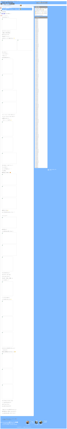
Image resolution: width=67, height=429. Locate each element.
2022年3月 (36, 85)
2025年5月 (36, 37)
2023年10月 (37, 61)
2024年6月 (36, 51)
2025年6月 (36, 36)
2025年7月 (36, 35)
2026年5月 (36, 22)
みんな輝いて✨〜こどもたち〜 (6, 419)
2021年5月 (36, 98)
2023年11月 (37, 60)
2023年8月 (36, 64)
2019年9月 (36, 123)
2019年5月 (36, 128)
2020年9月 (36, 108)
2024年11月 (37, 45)
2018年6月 (36, 142)
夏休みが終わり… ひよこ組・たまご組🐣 (41, 11)
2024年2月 (36, 56)
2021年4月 (36, 99)
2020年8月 (36, 109)
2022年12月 (37, 74)
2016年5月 (36, 167)
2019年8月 (36, 124)
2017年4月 (36, 159)
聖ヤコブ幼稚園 (36, 424)
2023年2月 (36, 71)
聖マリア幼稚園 (28, 424)
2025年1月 (36, 42)
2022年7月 (36, 80)
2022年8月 (36, 79)
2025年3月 (36, 40)
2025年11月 (37, 30)
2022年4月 (36, 84)
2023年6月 (36, 66)
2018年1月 (36, 148)
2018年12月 (37, 134)
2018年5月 (36, 143)
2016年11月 (37, 162)
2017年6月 (36, 157)
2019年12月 (37, 119)
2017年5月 (36, 158)
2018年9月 (36, 138)
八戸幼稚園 (41, 424)
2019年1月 (36, 133)
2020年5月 (36, 113)
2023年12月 (37, 59)
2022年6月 (36, 81)
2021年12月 (37, 89)
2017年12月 (37, 149)
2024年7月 (36, 50)
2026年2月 (36, 26)
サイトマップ (45, 1)
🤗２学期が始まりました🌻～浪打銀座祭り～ (41, 13)
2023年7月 (36, 65)
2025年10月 (37, 31)
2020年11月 (37, 105)
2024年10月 (37, 46)
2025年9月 (36, 32)
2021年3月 (36, 100)
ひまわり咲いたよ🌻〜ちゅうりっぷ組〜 (41, 8)
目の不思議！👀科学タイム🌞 (39, 9)
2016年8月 (36, 164)
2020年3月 (36, 115)
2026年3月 (36, 25)
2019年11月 (37, 120)
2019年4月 (36, 129)
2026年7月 (36, 20)
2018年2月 (36, 147)
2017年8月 (36, 154)
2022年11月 (37, 75)
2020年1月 (36, 118)
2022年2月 (36, 86)
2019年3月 (36, 130)
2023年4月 (36, 69)
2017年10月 (37, 152)
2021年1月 (36, 103)
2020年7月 (36, 110)
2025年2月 (36, 41)
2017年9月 (36, 153)
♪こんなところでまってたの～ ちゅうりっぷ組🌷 (9, 418)
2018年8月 (36, 139)
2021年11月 (37, 90)
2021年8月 (36, 94)
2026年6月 (36, 21)
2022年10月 (37, 76)
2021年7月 (36, 95)
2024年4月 (36, 54)
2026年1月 (36, 27)
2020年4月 (36, 114)
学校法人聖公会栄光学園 (38, 1)
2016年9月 (36, 163)
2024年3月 (36, 55)
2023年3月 (36, 70)
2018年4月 (36, 144)
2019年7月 (36, 125)
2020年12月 (37, 104)
